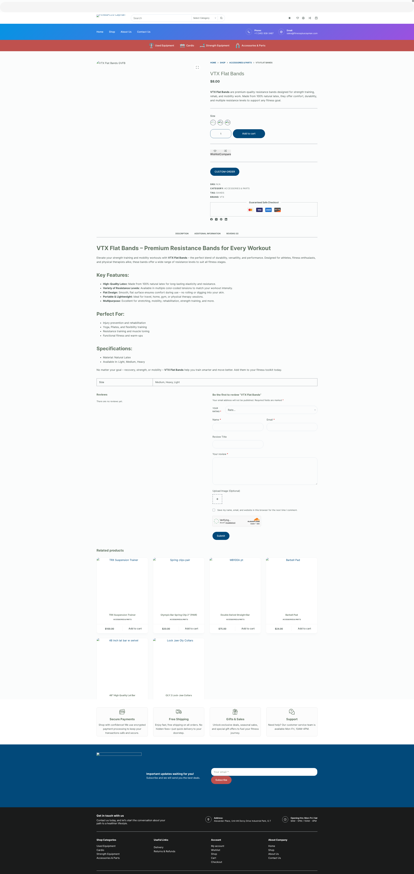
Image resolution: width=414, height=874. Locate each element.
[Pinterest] (221, 219)
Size (212, 115)
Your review (220, 454)
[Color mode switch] (289, 18)
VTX (222, 197)
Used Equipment (164, 45)
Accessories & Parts (253, 45)
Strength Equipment (217, 45)
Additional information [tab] (207, 233)
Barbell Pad (291, 614)
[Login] (303, 18)
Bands (220, 192)
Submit (221, 535)
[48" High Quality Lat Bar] (122, 664)
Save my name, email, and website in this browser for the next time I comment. (257, 510)
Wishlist (215, 850)
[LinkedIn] (226, 219)
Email (271, 419)
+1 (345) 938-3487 (263, 33)
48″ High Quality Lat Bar (122, 695)
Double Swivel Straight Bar (235, 614)
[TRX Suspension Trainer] (122, 583)
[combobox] (161, 18)
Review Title (219, 436)
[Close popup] (413, 1)
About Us (126, 31)
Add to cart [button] (135, 628)
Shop (112, 31)
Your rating (216, 410)
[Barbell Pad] (291, 583)
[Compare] (310, 18)
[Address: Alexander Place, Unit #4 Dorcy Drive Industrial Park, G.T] (208, 819)
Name (216, 419)
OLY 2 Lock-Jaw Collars (179, 695)
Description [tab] (182, 233)
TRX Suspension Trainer (122, 614)
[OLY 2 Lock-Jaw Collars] (178, 664)
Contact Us (143, 31)
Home (100, 31)
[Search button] (221, 18)
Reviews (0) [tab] (232, 233)
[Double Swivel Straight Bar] (235, 583)
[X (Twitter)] (216, 219)
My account (217, 846)
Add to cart (249, 133)
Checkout (216, 861)
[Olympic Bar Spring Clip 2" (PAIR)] (178, 583)
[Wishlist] (297, 18)
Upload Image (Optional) (226, 490)
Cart (213, 857)
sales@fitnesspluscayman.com (302, 33)
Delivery (158, 847)
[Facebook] (211, 219)
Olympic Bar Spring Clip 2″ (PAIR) (179, 614)
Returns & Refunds (164, 851)
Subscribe (221, 779)
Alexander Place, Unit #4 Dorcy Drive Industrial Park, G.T (242, 821)
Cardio (190, 45)
